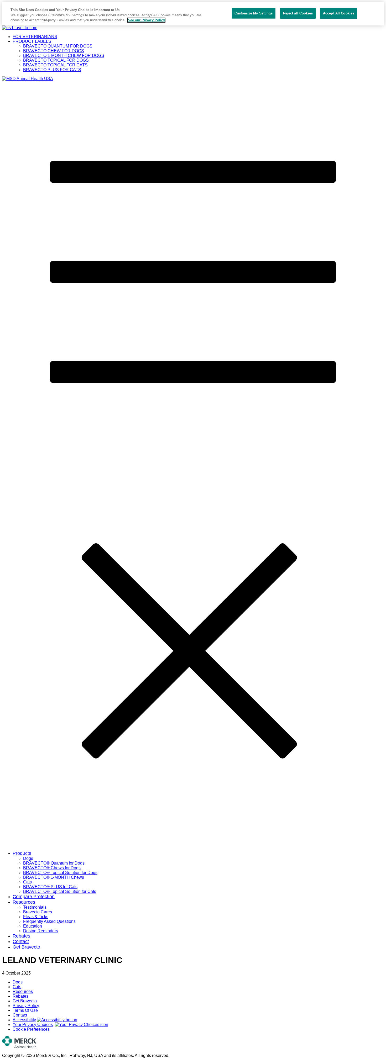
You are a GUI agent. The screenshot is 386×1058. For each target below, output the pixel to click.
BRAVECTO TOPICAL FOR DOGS (56, 60)
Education (32, 926)
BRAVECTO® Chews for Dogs (52, 868)
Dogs (28, 858)
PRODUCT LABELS (32, 41)
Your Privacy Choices (33, 1024)
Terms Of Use (25, 1010)
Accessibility (24, 1020)
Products (22, 853)
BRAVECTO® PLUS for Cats (50, 887)
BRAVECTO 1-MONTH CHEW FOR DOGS (63, 55)
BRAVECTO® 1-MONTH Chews (53, 877)
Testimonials (34, 907)
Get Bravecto (26, 947)
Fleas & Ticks (35, 916)
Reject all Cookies (298, 13)
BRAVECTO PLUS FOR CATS (52, 69)
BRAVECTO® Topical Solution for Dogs (60, 872)
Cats (27, 882)
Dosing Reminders (40, 931)
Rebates (21, 936)
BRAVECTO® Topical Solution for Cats (59, 891)
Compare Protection (34, 896)
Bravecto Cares (37, 912)
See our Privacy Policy (146, 20)
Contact (21, 941)
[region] (193, 13)
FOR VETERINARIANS (35, 36)
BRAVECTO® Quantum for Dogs (54, 863)
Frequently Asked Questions (49, 921)
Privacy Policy (26, 1005)
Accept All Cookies (338, 13)
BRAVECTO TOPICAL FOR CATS (55, 65)
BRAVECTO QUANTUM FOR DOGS (57, 46)
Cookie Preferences (31, 1029)
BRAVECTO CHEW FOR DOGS (53, 51)
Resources (24, 902)
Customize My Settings (253, 13)
